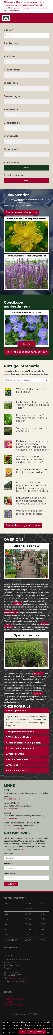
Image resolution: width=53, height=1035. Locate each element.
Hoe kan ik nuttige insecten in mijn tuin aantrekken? (32, 471)
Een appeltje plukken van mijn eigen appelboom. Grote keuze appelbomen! (31, 501)
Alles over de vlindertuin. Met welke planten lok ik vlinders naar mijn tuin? (30, 459)
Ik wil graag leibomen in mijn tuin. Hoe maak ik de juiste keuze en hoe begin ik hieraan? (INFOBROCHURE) (32, 487)
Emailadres (9, 853)
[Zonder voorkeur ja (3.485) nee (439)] (26, 101)
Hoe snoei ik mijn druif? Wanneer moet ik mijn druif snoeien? (32, 418)
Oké (23, 1031)
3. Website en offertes (18, 737)
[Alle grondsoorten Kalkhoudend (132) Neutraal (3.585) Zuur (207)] (26, 154)
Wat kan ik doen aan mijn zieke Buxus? (31, 390)
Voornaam (8, 863)
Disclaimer (9, 996)
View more (26, 234)
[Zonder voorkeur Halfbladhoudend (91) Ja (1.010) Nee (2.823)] (26, 75)
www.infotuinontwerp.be (14, 828)
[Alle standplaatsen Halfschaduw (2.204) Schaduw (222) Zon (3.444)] (26, 141)
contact (42, 8)
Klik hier (25, 849)
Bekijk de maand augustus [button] (21, 212)
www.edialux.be (10, 818)
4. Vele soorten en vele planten (23, 743)
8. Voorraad (12, 765)
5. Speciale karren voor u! (20, 748)
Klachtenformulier (13, 999)
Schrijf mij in (10, 884)
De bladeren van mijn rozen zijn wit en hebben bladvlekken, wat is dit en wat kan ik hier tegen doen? (32, 445)
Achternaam (9, 873)
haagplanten (38, 673)
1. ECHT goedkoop (16, 710)
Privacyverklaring (13, 1004)
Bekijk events (11, 2)
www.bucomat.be (11, 808)
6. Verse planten (15, 754)
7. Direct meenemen (17, 759)
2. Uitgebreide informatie (20, 731)
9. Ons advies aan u (16, 770)
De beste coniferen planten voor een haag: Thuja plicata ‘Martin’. (32, 405)
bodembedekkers (11, 612)
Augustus (18, 199)
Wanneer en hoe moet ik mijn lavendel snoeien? (30, 512)
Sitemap (8, 1002)
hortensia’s (38, 693)
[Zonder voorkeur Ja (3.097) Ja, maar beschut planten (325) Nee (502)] (26, 88)
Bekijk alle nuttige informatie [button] (23, 525)
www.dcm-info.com (12, 798)
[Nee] (48, 1032)
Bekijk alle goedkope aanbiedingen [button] (26, 352)
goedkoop (18, 603)
